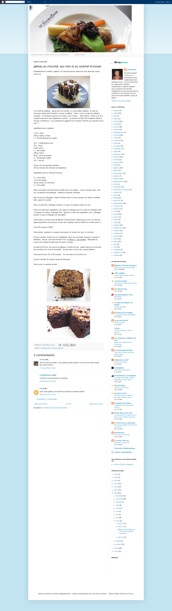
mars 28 (121, 524)
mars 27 (121, 527)
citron (116, 138)
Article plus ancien (96, 404)
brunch (116, 127)
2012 (116, 493)
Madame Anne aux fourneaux (125, 265)
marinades (117, 187)
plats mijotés (118, 203)
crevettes (117, 146)
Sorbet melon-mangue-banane (124, 275)
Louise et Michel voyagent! (123, 464)
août (117, 505)
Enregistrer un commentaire (47, 399)
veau (115, 247)
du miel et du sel (120, 393)
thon (115, 244)
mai (117, 515)
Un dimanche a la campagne (125, 376)
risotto (116, 222)
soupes (116, 236)
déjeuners (117, 154)
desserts (55, 348)
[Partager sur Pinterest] (74, 345)
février (118, 541)
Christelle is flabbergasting (124, 448)
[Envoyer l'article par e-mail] (59, 345)
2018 (116, 474)
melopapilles (119, 368)
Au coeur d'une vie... (122, 441)
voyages (117, 255)
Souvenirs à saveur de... (122, 442)
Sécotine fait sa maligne (123, 313)
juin (117, 511)
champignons (118, 132)
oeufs (116, 195)
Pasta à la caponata (120, 362)
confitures (117, 141)
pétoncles (117, 200)
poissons (117, 206)
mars (118, 521)
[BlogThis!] (66, 345)
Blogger (131, 594)
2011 (116, 548)
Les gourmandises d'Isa (123, 295)
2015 (116, 484)
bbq (115, 116)
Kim (41, 388)
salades (116, 225)
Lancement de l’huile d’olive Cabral (125, 283)
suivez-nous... (80, 54)
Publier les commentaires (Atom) (55, 408)
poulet (116, 214)
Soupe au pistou (119, 322)
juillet (118, 508)
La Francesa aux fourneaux (124, 423)
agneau (116, 111)
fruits (115, 165)
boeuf (116, 124)
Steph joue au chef (121, 360)
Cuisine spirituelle (120, 307)
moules (116, 192)
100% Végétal (119, 273)
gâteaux (61, 348)
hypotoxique (118, 173)
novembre (120, 499)
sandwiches (118, 228)
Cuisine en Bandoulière (123, 452)
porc (115, 211)
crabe (116, 143)
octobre (119, 502)
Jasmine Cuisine (120, 281)
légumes (117, 179)
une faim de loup (120, 289)
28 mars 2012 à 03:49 (48, 381)
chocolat (43, 348)
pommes (117, 209)
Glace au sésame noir (121, 387)
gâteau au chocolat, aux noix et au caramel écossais (126, 531)
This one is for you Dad (122, 434)
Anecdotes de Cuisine (122, 403)
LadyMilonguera (46, 375)
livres (115, 184)
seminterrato (119, 433)
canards (116, 130)
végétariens (118, 252)
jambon (116, 176)
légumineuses (119, 181)
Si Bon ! (117, 328)
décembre (120, 496)
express (116, 162)
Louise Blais (131, 70)
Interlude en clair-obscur (122, 370)
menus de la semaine (121, 190)
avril (117, 518)
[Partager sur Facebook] (71, 345)
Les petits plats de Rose (123, 350)
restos (116, 220)
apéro (116, 113)
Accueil (68, 404)
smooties (117, 233)
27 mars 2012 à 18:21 (48, 368)
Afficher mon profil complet (121, 101)
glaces (116, 170)
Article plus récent (40, 404)
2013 (116, 490)
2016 (116, 481)
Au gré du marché (121, 320)
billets (116, 119)
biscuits (116, 121)
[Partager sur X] (69, 345)
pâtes (116, 198)
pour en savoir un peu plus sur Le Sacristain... (51, 54)
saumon (116, 231)
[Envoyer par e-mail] (64, 345)
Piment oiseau (119, 385)
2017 (116, 477)
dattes (49, 348)
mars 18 (121, 537)
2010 (116, 551)
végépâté (117, 250)
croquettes (117, 149)
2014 (116, 487)
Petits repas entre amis (123, 413)
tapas (116, 239)
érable (116, 160)
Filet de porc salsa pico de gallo (124, 267)
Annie (42, 360)
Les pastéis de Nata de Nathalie (124, 315)
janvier (118, 544)
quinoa (116, 217)
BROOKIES (118, 297)
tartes (116, 241)
